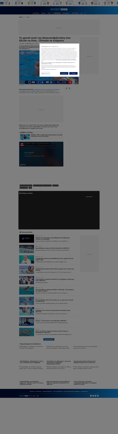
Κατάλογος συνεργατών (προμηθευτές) (48, 69)
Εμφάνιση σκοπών (45, 73)
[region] (59, 60)
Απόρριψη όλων (64, 73)
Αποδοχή (73, 73)
